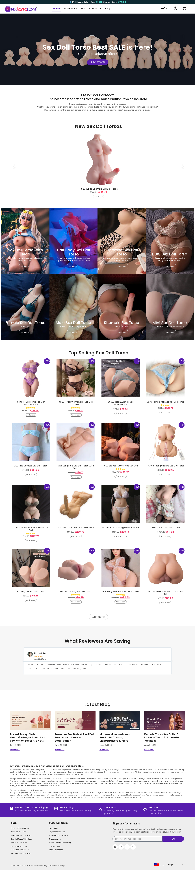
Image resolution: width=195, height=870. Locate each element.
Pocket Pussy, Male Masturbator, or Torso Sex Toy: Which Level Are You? (27, 737)
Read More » (15, 750)
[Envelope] (127, 847)
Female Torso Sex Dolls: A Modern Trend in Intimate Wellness (161, 737)
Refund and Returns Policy (60, 842)
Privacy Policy (55, 846)
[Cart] (184, 8)
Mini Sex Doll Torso (19, 846)
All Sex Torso (70, 8)
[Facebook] (115, 847)
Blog (107, 8)
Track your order (56, 839)
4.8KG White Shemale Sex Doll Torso (98, 188)
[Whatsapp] (133, 847)
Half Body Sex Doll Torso (21, 849)
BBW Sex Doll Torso (19, 842)
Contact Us (95, 8)
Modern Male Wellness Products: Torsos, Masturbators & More (114, 737)
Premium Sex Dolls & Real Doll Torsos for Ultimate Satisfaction (74, 737)
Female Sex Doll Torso (20, 828)
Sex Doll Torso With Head (21, 839)
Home (56, 8)
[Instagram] (121, 847)
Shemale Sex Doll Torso (21, 835)
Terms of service (56, 849)
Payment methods (57, 832)
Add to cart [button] (98, 197)
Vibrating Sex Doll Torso (21, 853)
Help (83, 8)
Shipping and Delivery (58, 835)
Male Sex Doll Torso (19, 832)
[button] (14, 166)
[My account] (175, 8)
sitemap (61, 865)
